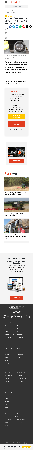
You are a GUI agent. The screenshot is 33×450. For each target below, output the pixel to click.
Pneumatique (8, 369)
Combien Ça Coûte (21, 378)
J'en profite (16, 161)
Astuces (6, 425)
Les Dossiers (7, 428)
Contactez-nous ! (21, 416)
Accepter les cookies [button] (16, 124)
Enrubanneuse (8, 375)
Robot (6, 360)
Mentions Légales (21, 419)
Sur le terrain (8, 419)
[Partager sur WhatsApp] (20, 26)
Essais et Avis (21, 323)
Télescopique (20, 328)
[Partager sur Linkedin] (17, 26)
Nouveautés (8, 323)
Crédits (18, 427)
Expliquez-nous (27, 447)
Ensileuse (7, 351)
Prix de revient (20, 381)
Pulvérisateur (8, 343)
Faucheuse (7, 404)
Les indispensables (9, 431)
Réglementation (8, 413)
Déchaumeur (8, 407)
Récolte (6, 366)
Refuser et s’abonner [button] (16, 116)
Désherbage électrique (10, 325)
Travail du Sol (8, 337)
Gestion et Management (16, 11)
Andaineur (7, 401)
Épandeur (7, 354)
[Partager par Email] (30, 26)
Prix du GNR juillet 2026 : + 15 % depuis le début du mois (15, 194)
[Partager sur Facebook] (10, 26)
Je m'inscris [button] (16, 297)
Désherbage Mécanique (10, 340)
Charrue (7, 378)
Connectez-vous (16, 131)
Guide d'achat (21, 372)
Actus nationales (11, 12)
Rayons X (7, 372)
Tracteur (7, 328)
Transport (7, 363)
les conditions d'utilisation (22, 443)
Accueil (7, 11)
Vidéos (6, 422)
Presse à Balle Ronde (9, 392)
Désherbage (20, 354)
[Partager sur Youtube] (23, 26)
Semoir (6, 331)
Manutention (8, 345)
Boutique (19, 413)
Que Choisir (19, 375)
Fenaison (7, 357)
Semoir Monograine (9, 334)
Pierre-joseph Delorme (6, 27)
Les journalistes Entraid (10, 433)
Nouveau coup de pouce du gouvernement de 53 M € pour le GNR (15, 236)
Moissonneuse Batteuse (10, 348)
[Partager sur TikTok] (27, 26)
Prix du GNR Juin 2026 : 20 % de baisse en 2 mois (15, 214)
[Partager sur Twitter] (13, 26)
